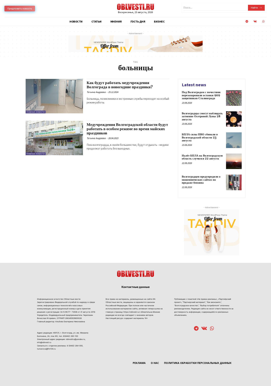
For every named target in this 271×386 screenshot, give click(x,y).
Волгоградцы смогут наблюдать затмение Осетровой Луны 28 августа (202, 116)
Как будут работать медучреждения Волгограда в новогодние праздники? (120, 85)
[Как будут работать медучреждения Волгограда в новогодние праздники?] (54, 96)
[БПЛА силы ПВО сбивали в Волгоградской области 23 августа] (234, 140)
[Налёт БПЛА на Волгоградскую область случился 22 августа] (234, 161)
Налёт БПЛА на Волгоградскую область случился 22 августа (202, 157)
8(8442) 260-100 (70, 336)
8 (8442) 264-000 (75, 346)
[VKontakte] (255, 21)
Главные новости (35, 112)
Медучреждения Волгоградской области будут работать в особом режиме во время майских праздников (127, 129)
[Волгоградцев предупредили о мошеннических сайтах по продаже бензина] (234, 182)
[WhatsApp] (263, 21)
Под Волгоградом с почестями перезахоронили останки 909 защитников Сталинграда (201, 95)
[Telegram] (247, 21)
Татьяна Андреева (96, 92)
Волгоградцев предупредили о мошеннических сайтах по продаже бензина (201, 180)
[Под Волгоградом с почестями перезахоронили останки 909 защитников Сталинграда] (234, 98)
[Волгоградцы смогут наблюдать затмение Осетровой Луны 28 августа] (234, 119)
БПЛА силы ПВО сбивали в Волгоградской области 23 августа (200, 137)
